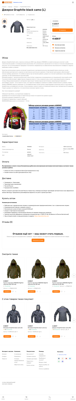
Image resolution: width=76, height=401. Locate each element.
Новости (4, 358)
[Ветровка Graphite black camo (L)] (38, 314)
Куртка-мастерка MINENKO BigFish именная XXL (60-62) (38, 283)
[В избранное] (13, 291)
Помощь (41, 351)
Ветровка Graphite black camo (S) (12, 327)
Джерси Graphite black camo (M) (61, 327)
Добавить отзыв (10, 14)
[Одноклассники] (62, 358)
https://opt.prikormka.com (41, 216)
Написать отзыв (38, 240)
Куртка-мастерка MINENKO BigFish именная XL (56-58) (62, 283)
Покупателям (31, 351)
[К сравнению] (15, 291)
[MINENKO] (7, 2)
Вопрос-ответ (43, 362)
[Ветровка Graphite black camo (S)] (13, 314)
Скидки (4, 356)
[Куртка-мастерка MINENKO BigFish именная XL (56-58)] (62, 269)
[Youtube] (66, 358)
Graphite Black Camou (7, 136)
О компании (17, 354)
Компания (17, 351)
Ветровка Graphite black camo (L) (37, 327)
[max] (62, 361)
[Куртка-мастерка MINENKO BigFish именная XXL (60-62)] (38, 269)
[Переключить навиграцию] (73, 2)
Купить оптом (30, 365)
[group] (17, 30)
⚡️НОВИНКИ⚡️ (18, 136)
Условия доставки (32, 358)
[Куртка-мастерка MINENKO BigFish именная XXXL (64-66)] (13, 269)
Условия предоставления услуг (19, 360)
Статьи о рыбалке (44, 369)
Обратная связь (18, 364)
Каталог (4, 354)
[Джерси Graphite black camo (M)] (62, 314)
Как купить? (30, 354)
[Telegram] (70, 358)
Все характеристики (32, 47)
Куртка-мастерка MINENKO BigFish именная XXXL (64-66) (13, 283)
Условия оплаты (31, 356)
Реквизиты (17, 356)
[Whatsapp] (58, 361)
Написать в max (17, 2)
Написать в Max (62, 354)
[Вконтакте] (58, 358)
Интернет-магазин (7, 351)
